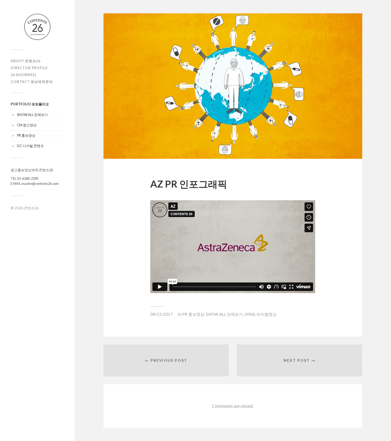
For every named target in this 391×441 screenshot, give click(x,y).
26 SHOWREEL (24, 75)
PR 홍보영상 (26, 135)
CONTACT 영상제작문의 (32, 82)
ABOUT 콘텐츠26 (25, 61)
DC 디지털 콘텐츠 (30, 146)
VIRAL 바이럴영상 (260, 314)
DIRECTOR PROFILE (29, 68)
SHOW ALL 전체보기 (32, 115)
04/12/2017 (161, 314)
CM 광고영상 (27, 125)
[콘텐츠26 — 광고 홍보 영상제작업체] (37, 26)
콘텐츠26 (31, 208)
